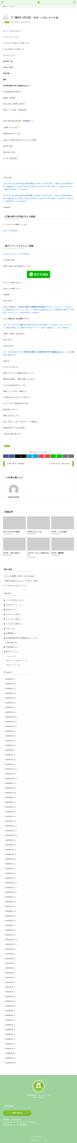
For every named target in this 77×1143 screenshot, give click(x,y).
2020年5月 (10, 1029)
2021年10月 (11, 949)
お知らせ (11, 609)
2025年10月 (11, 726)
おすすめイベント (13, 605)
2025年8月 (11, 736)
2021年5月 (10, 973)
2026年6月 (11, 688)
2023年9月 (11, 840)
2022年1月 (11, 935)
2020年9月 (10, 1011)
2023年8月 (11, 845)
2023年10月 (11, 835)
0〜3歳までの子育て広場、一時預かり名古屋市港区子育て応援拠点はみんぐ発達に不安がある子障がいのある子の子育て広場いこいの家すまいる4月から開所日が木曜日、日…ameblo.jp (38, 186)
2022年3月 (11, 925)
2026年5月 (11, 693)
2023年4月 (11, 864)
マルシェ (11, 656)
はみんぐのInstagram (10, 230)
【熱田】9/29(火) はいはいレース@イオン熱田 (20, 581)
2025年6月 (11, 745)
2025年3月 (11, 759)
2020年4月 (10, 1034)
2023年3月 (11, 868)
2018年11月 (11, 1063)
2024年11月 (11, 774)
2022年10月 (11, 892)
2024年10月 (11, 778)
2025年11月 (11, 722)
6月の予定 (6, 195)
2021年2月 (10, 987)
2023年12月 (11, 826)
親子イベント (12, 652)
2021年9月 (10, 954)
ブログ (7, 22)
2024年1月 (11, 821)
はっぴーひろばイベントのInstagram (16, 254)
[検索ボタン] (74, 2)
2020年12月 (11, 996)
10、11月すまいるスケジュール (15, 585)
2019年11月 (11, 1058)
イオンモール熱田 (14, 624)
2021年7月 (10, 963)
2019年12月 (11, 1053)
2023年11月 (11, 831)
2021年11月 (11, 944)
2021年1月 (10, 992)
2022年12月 (11, 883)
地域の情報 (12, 642)
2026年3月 (11, 703)
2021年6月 (10, 968)
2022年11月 (11, 887)
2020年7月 (10, 1020)
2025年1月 (11, 764)
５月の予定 (7, 183)
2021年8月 (10, 958)
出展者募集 (11, 633)
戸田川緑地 (11, 647)
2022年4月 (11, 920)
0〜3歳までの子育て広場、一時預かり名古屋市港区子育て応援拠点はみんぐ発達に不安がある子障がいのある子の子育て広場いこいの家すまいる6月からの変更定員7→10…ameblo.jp (38, 198)
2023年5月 (11, 859)
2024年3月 (11, 812)
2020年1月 (10, 1048)
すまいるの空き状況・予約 (12, 352)
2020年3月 (10, 1039)
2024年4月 (11, 807)
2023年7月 (11, 850)
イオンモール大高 (13, 614)
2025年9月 (11, 731)
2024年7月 (11, 793)
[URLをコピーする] (68, 456)
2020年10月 (11, 1006)
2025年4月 (10, 755)
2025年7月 (11, 741)
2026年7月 (11, 684)
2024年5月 (11, 802)
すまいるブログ (8, 325)
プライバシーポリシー (38, 1137)
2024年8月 (11, 788)
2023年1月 (11, 878)
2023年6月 (11, 854)
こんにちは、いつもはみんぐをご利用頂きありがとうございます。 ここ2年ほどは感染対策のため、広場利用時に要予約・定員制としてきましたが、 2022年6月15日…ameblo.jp (38, 309)
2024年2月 (11, 816)
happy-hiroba (13, 497)
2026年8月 (10, 679)
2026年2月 (11, 707)
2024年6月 (11, 797)
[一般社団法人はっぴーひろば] (38, 2)
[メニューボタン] (2, 2)
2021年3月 (10, 982)
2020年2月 (10, 1044)
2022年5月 (11, 916)
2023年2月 (11, 873)
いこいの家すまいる (15, 600)
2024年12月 (11, 769)
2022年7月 (11, 906)
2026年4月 (11, 698)
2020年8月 (10, 1015)
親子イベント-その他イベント (17, 660)
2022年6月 (11, 911)
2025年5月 (10, 750)
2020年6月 (10, 1025)
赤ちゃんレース (13, 665)
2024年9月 (11, 783)
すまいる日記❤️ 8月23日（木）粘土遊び (19, 576)
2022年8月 (11, 902)
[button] (9, 456)
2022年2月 (11, 930)
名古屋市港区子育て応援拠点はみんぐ (21, 638)
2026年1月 (11, 712)
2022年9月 (11, 897)
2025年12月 (11, 717)
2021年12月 (11, 939)
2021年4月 (10, 977)
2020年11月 (11, 1001)
